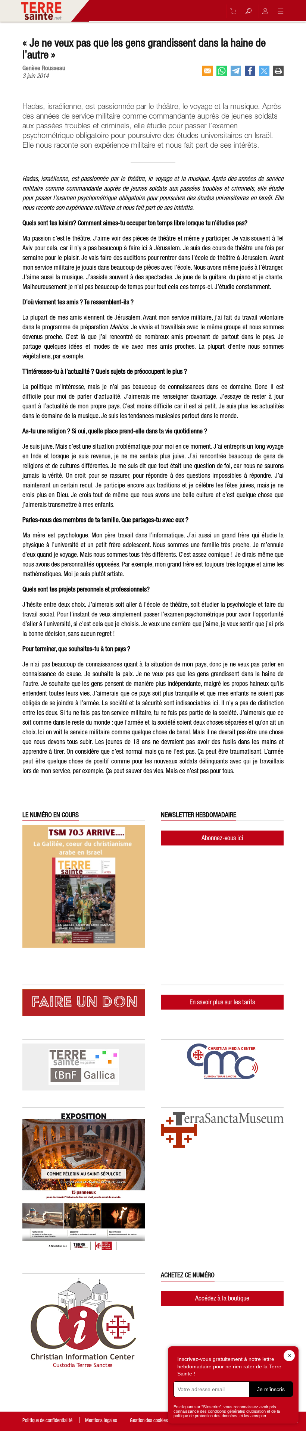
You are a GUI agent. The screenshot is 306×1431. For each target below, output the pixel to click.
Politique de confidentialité (47, 1420)
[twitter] (264, 71)
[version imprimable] (278, 71)
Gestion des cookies (149, 1420)
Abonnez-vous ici (222, 838)
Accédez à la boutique (222, 1298)
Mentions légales (101, 1420)
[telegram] (236, 71)
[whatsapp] (221, 71)
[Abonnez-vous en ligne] (231, 11)
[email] (207, 71)
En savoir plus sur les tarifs (222, 1002)
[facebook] (250, 71)
